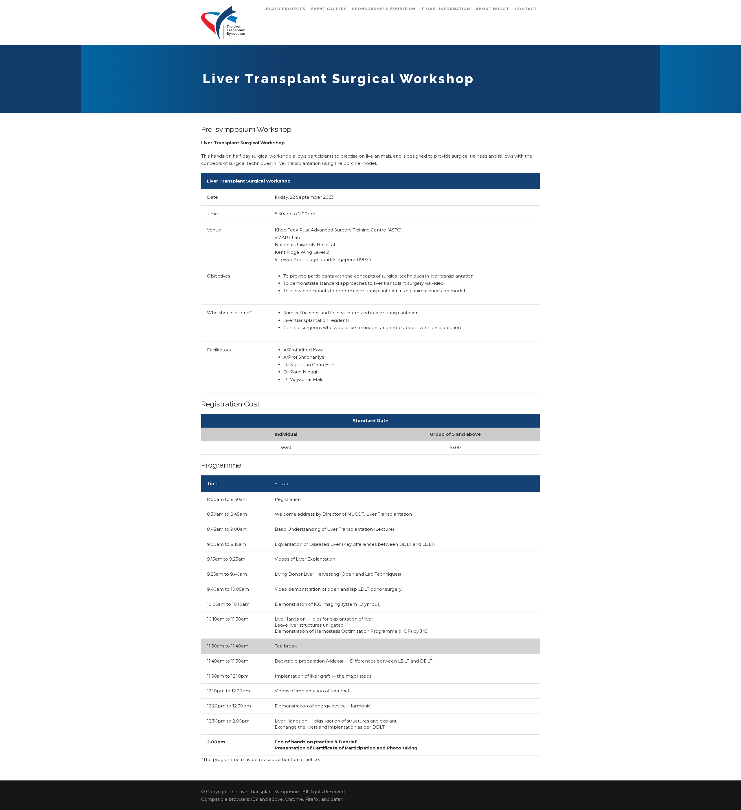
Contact (526, 9)
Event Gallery (328, 9)
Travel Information (445, 9)
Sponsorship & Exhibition (383, 9)
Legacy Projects (284, 9)
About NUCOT (492, 9)
